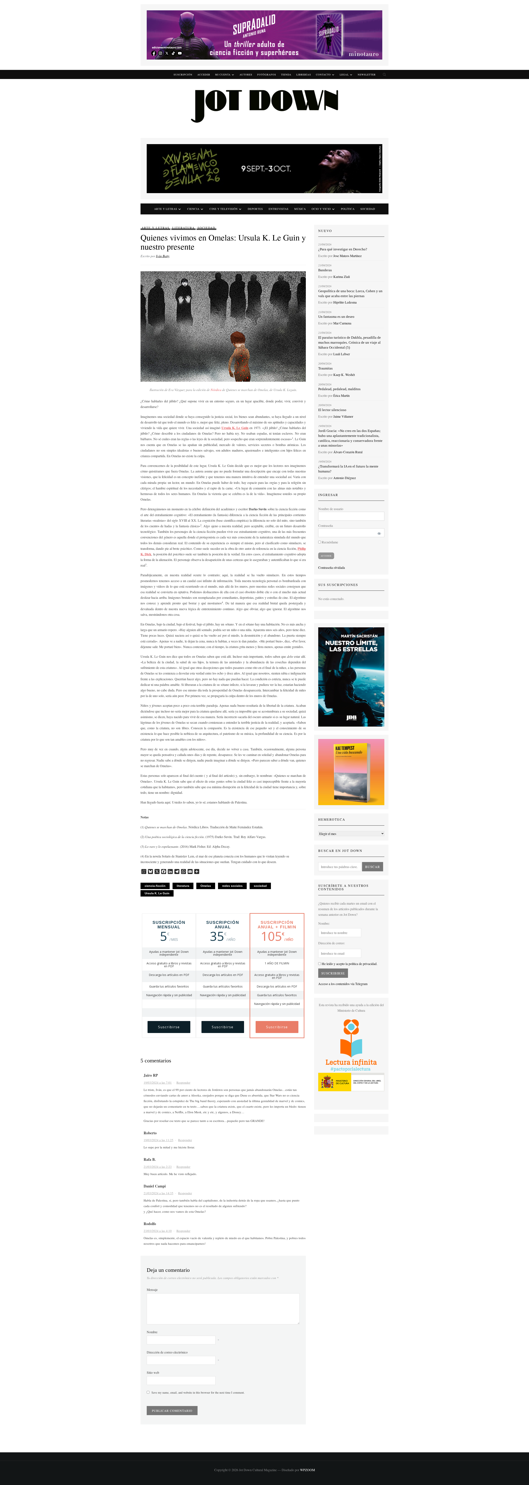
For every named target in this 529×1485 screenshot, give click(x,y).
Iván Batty (162, 256)
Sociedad (367, 209)
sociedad (260, 885)
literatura (183, 885)
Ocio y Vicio (321, 209)
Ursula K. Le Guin (157, 893)
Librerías (303, 74)
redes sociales (232, 885)
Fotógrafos (266, 74)
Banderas (325, 270)
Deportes (255, 209)
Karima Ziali (341, 276)
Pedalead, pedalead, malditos (339, 389)
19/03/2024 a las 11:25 (158, 1140)
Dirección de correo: (331, 943)
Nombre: (324, 923)
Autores (245, 74)
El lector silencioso (332, 410)
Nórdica (216, 389)
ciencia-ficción (155, 885)
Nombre (152, 1332)
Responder (183, 1082)
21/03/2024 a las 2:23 (158, 1167)
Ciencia (193, 209)
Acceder (203, 74)
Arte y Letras (155, 228)
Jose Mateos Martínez (347, 255)
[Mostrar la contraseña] (378, 532)
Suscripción (183, 74)
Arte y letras (165, 209)
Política (348, 209)
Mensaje (152, 1289)
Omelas (205, 885)
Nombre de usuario (330, 509)
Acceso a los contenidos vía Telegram (342, 984)
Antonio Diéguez (344, 478)
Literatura (183, 228)
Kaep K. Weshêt (344, 374)
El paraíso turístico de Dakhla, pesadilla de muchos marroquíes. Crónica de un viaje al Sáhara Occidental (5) (349, 342)
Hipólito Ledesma (345, 302)
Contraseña (325, 525)
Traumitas (325, 368)
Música (300, 209)
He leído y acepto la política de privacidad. (349, 963)
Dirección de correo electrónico (167, 1352)
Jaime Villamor (343, 416)
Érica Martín (341, 395)
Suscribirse (169, 1027)
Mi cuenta (223, 74)
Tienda (286, 74)
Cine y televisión (224, 209)
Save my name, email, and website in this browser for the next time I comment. (198, 1392)
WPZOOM (307, 1470)
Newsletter (367, 74)
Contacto (323, 74)
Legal (344, 74)
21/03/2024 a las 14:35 (158, 1193)
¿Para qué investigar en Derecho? (342, 249)
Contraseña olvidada (331, 567)
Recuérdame (329, 542)
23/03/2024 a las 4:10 (158, 1231)
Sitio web (153, 1372)
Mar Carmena (342, 323)
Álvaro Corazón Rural (347, 452)
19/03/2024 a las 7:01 (158, 1082)
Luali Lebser (341, 354)
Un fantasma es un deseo (336, 317)
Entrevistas (278, 209)
